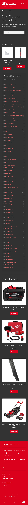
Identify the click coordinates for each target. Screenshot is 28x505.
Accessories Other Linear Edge (12, 112)
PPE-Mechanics (9, 190)
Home (4, 10)
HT (6, 129)
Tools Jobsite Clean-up (11, 240)
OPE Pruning (8, 151)
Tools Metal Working (10, 251)
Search (14, 502)
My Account (4, 502)
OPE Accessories (9, 132)
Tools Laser (8, 242)
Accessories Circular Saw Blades (13, 90)
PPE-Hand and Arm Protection (12, 179)
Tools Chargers (9, 215)
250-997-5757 (8, 482)
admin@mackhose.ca (10, 485)
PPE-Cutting (8, 170)
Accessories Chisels (10, 87)
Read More (7, 68)
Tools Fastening (9, 231)
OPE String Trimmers (10, 159)
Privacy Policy (5, 496)
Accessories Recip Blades (11, 118)
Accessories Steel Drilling (11, 120)
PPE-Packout (8, 192)
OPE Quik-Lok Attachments (12, 154)
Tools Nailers (8, 254)
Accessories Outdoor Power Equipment (14, 115)
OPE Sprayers (8, 156)
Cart (21, 501)
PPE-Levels (8, 184)
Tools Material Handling (11, 248)
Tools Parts (8, 256)
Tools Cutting (8, 223)
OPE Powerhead (9, 148)
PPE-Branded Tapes (10, 168)
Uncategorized (9, 267)
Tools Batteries (9, 212)
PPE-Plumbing (9, 195)
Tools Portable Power (10, 262)
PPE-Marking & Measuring (11, 187)
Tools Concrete (9, 220)
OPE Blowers (8, 134)
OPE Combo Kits (9, 140)
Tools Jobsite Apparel (10, 237)
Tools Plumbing (9, 259)
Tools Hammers (9, 234)
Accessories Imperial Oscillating (13, 104)
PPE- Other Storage (10, 165)
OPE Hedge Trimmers (10, 143)
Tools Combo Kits (9, 217)
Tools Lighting (9, 245)
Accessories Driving (10, 95)
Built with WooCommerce (15, 496)
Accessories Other (9, 109)
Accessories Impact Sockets (12, 101)
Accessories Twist (9, 123)
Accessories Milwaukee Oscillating (13, 107)
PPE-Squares (8, 198)
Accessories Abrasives (10, 84)
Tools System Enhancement (12, 265)
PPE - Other (8, 162)
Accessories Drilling (10, 93)
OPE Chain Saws (9, 137)
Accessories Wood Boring (11, 126)
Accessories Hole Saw (10, 98)
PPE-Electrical (9, 173)
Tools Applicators (9, 209)
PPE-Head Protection (10, 181)
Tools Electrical (9, 229)
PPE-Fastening (9, 176)
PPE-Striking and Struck (11, 204)
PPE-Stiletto (8, 201)
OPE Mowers (8, 145)
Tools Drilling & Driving (11, 226)
